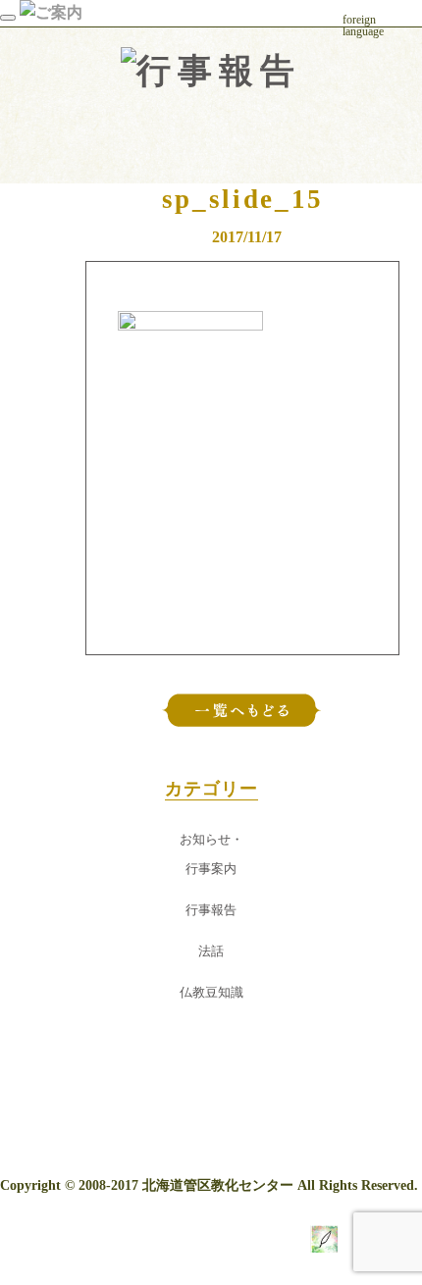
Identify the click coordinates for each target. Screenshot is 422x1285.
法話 (211, 951)
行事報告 (211, 910)
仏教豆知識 (211, 993)
